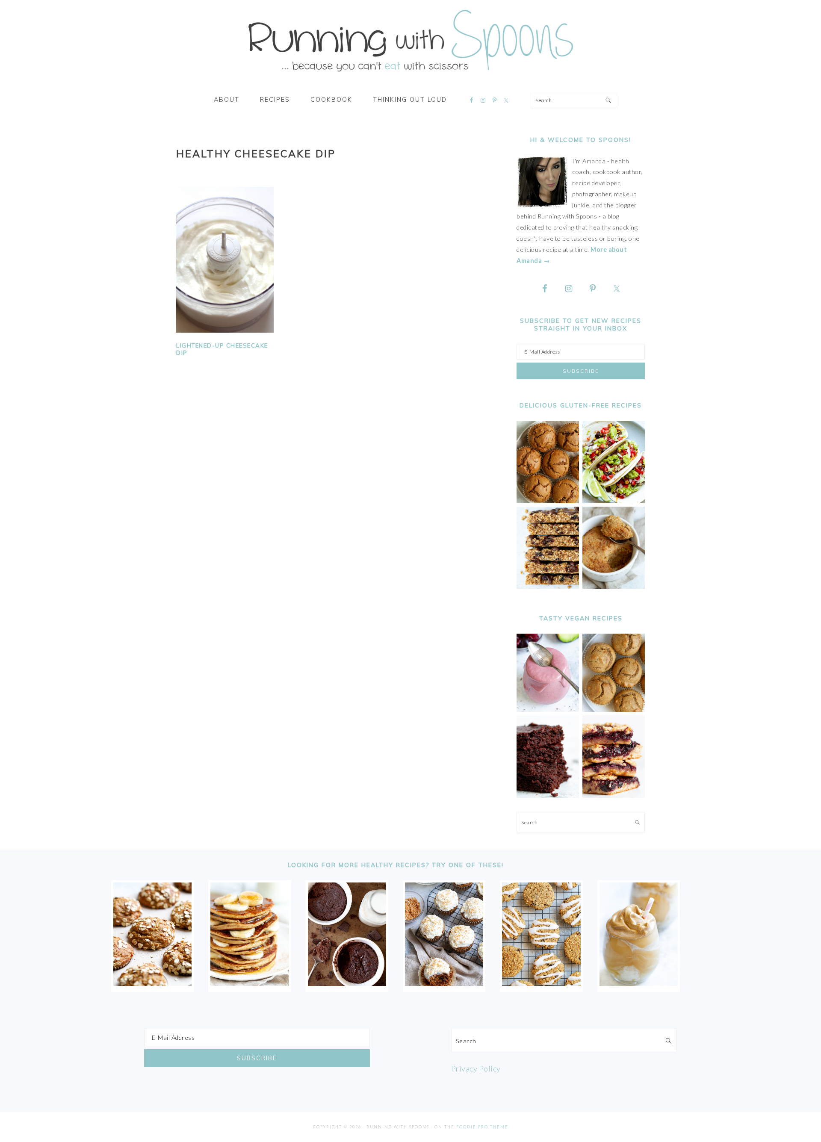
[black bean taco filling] (613, 501)
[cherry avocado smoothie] (548, 709)
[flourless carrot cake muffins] (444, 983)
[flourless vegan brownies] (548, 795)
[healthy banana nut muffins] (613, 709)
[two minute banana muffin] (613, 586)
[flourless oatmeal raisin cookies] (541, 983)
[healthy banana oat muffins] (152, 983)
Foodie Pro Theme (482, 1126)
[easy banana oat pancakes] (249, 983)
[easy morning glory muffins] (548, 501)
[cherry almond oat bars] (613, 795)
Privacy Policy (476, 1068)
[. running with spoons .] (410, 74)
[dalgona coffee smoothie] (639, 983)
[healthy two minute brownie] (347, 983)
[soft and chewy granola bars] (548, 586)
